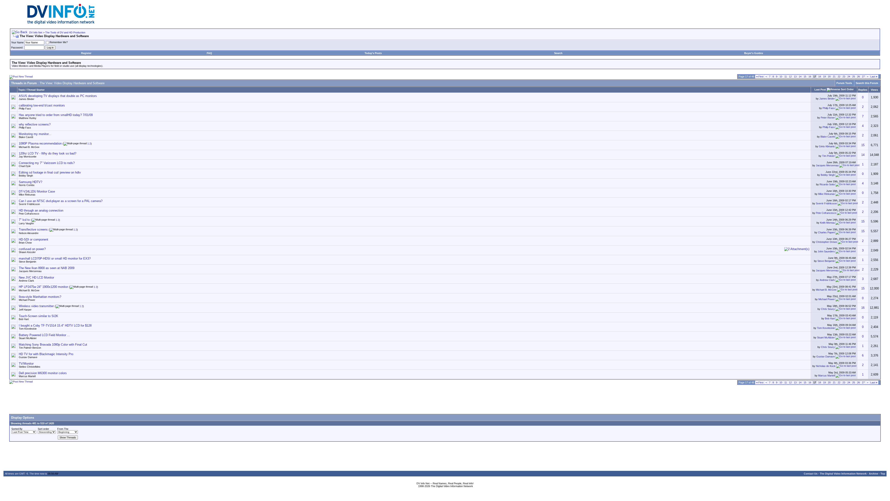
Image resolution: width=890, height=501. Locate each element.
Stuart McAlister (28, 338)
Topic (21, 89)
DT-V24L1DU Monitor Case (37, 191)
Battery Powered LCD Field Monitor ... (44, 335)
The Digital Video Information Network (843, 473)
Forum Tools (844, 83)
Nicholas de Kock (826, 366)
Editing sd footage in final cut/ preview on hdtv (50, 172)
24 (848, 76)
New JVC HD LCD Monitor (36, 277)
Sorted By (16, 428)
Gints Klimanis (827, 146)
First (759, 76)
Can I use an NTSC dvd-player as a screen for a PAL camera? (60, 201)
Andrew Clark (26, 280)
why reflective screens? (35, 124)
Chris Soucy (828, 309)
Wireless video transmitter (36, 306)
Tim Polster (828, 155)
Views (874, 89)
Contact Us (810, 473)
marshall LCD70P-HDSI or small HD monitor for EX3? (55, 258)
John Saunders (826, 251)
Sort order (43, 428)
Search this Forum (867, 83)
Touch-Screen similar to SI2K (38, 316)
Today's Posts (373, 53)
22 (839, 76)
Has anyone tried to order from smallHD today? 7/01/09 (56, 115)
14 (800, 76)
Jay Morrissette (27, 156)
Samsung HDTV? (30, 182)
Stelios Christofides (29, 366)
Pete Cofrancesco (29, 213)
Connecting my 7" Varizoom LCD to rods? (47, 163)
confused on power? (32, 249)
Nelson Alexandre (28, 233)
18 (819, 76)
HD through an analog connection (41, 210)
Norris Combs (27, 185)
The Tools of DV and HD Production (65, 32)
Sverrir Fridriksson (29, 204)
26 (858, 76)
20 (829, 76)
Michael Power (27, 300)
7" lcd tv (24, 220)
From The (62, 428)
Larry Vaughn (26, 223)
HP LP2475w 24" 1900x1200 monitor (43, 287)
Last (873, 76)
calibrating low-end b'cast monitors (42, 105)
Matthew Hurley (27, 118)
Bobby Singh (26, 175)
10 (780, 76)
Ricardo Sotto (827, 184)
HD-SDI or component (33, 239)
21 (834, 76)
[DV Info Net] (61, 23)
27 (863, 76)
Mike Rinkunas (27, 194)
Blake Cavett (26, 137)
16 (809, 76)
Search (558, 53)
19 (824, 76)
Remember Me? (59, 42)
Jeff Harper (25, 309)
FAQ (209, 53)
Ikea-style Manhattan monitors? (40, 297)
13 (795, 76)
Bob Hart (24, 319)
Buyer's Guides (753, 53)
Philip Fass (25, 108)
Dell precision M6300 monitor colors (43, 373)
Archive (873, 473)
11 (785, 76)
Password (16, 47)
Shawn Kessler (27, 252)
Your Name (17, 42)
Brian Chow (25, 242)
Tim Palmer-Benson (30, 347)
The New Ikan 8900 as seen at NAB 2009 (46, 268)
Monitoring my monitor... (35, 134)
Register (86, 53)
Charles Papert (826, 232)
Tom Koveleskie (28, 328)
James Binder (26, 99)
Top (882, 473)
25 (853, 76)
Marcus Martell (27, 376)
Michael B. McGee (29, 147)
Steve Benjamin (27, 261)
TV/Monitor (26, 363)
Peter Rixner (828, 117)
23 (843, 76)
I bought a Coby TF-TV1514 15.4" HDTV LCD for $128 (55, 325)
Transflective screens (33, 229)
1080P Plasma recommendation (40, 143)
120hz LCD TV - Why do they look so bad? (47, 153)
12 (790, 76)
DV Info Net (35, 32)
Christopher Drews (826, 242)
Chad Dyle (25, 166)
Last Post (820, 89)
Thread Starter (35, 89)
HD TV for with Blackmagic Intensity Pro (46, 354)
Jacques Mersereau (827, 165)
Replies (862, 89)
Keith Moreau (827, 222)
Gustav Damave (28, 357)
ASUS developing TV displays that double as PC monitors (58, 96)
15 (805, 76)
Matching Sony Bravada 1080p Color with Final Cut (53, 344)
